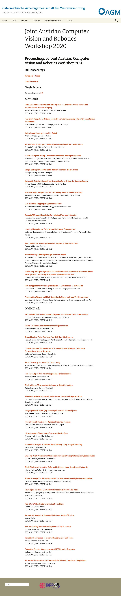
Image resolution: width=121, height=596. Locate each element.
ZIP (41, 93)
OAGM (14, 20)
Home (4, 20)
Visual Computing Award (54, 20)
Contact (71, 20)
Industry (36, 20)
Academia (24, 20)
